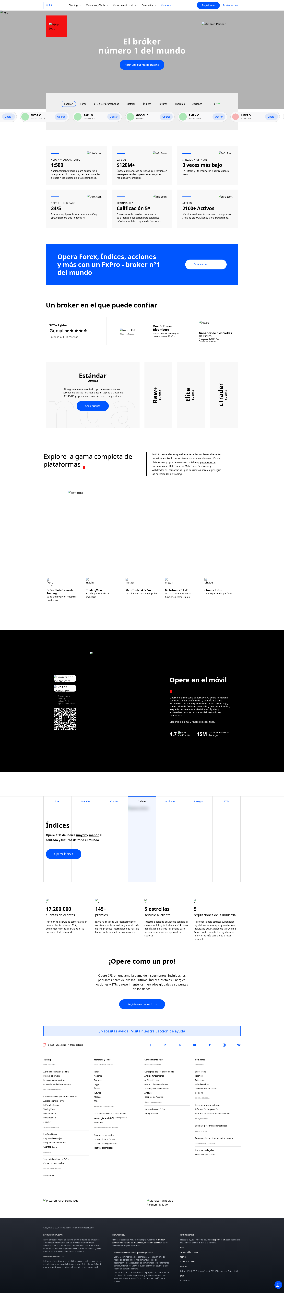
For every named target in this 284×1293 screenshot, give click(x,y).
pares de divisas (124, 980)
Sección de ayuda (170, 1031)
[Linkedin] (165, 1045)
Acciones (102, 984)
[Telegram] (209, 1045)
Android (196, 721)
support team (219, 1239)
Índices (154, 980)
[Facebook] (150, 1045)
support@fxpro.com (189, 1252)
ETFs (115, 984)
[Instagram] (224, 1045)
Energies (179, 980)
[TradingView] (239, 1045)
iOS (187, 721)
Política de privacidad (133, 1242)
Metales (166, 980)
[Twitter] (179, 1045)
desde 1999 (69, 925)
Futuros (142, 980)
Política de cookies (152, 1242)
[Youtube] (194, 1045)
